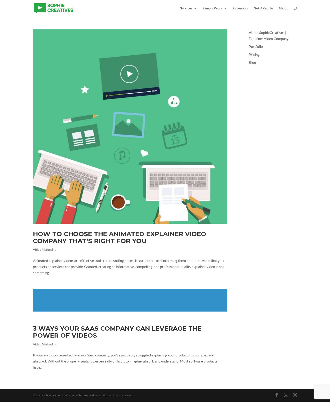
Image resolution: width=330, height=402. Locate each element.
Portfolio (256, 46)
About (283, 8)
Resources (240, 8)
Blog (252, 62)
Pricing (254, 54)
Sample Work (212, 8)
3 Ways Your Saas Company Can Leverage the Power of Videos (117, 332)
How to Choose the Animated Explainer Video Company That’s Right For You (119, 237)
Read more (130, 300)
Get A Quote (263, 8)
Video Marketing (44, 249)
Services (186, 8)
